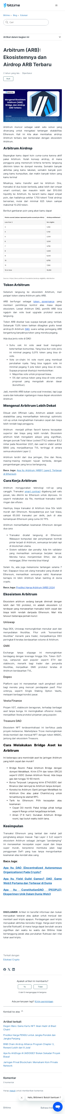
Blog (15, 15)
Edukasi (24, 15)
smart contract (33, 491)
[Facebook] (4, 969)
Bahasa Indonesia (50, 1107)
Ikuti (8, 78)
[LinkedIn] (13, 969)
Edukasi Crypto (11, 959)
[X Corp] (9, 969)
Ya (25, 987)
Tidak (40, 987)
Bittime (6, 15)
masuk (13, 1090)
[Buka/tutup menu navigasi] (56, 5)
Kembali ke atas (12, 1011)
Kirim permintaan (44, 1001)
